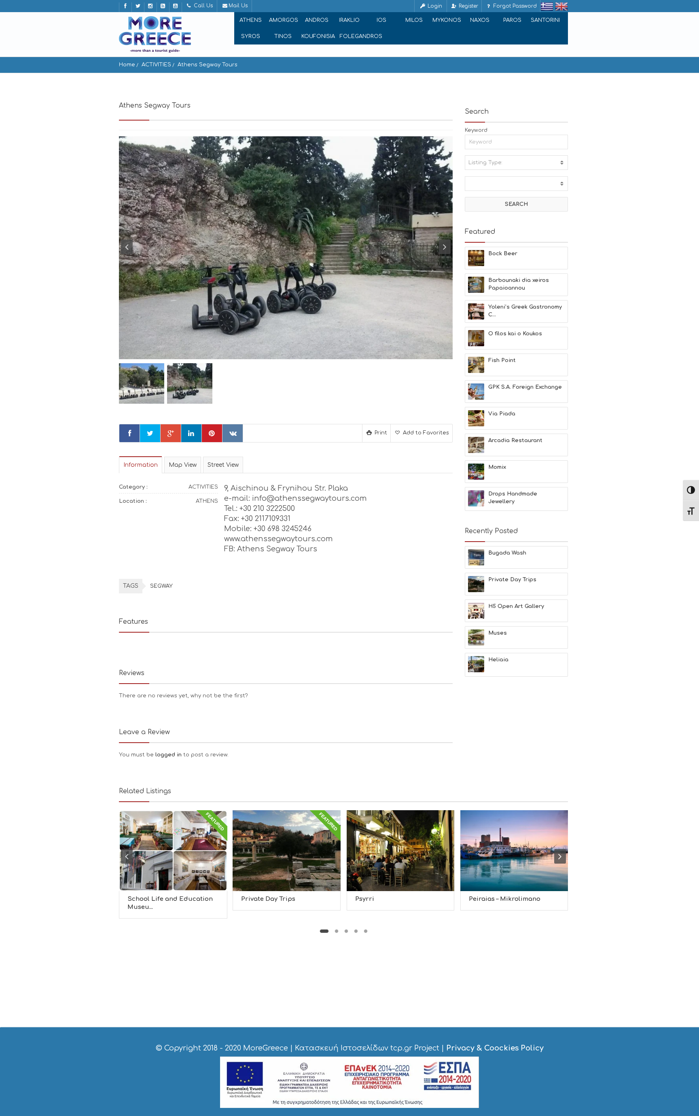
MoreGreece (265, 1048)
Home (127, 65)
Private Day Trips (268, 899)
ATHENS (250, 20)
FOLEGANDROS (361, 36)
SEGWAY (161, 586)
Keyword (476, 130)
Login (434, 6)
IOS (381, 20)
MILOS (414, 20)
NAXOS (479, 20)
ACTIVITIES (156, 65)
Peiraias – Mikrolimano (504, 899)
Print (380, 433)
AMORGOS (283, 20)
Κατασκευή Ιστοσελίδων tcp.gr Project (367, 1048)
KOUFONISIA (318, 36)
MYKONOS (446, 20)
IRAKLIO (349, 20)
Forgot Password (514, 6)
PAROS (512, 20)
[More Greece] (155, 34)
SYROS (250, 36)
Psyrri (364, 899)
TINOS (283, 36)
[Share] (129, 433)
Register (467, 6)
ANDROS (316, 20)
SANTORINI (545, 20)
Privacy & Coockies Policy (495, 1048)
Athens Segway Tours (207, 65)
